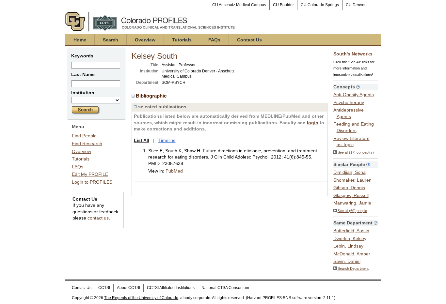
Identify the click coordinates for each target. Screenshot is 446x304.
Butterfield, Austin (351, 230)
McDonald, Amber (351, 253)
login (312, 122)
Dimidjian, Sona (349, 172)
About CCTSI (128, 287)
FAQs (214, 39)
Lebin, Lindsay (348, 246)
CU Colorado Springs (320, 5)
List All (141, 140)
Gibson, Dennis (349, 187)
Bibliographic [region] (152, 96)
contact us (98, 217)
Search (110, 39)
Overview (145, 39)
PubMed (174, 171)
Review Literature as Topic (351, 141)
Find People (84, 135)
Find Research (87, 143)
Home (79, 39)
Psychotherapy (348, 102)
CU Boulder (283, 5)
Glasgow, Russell (351, 195)
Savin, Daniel (346, 261)
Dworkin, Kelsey (349, 238)
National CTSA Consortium (225, 287)
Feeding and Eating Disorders (353, 127)
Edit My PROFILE (90, 174)
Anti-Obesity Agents (353, 94)
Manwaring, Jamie (352, 202)
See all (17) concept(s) (356, 152)
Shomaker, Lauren (352, 180)
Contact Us (249, 39)
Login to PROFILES (92, 182)
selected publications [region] (161, 106)
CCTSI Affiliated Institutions (171, 287)
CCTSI (104, 287)
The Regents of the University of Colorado (141, 298)
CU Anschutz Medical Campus (239, 5)
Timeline (167, 140)
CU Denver (356, 5)
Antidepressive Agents (348, 113)
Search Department (353, 268)
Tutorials (182, 39)
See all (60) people (352, 211)
